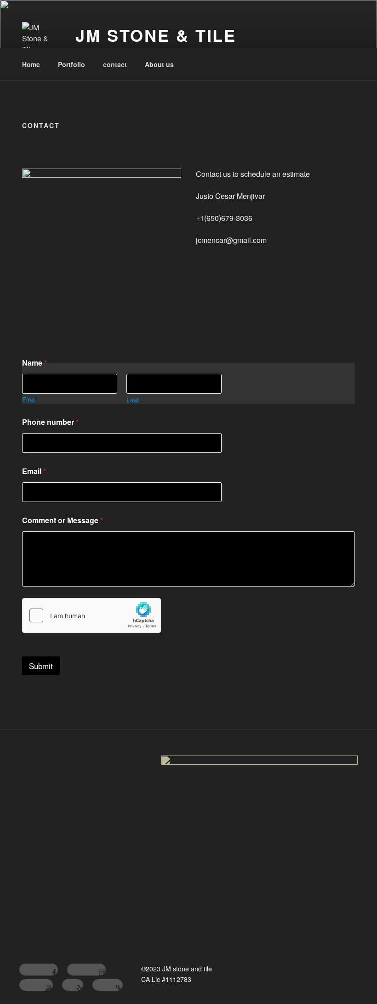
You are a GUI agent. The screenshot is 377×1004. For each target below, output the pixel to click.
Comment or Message (62, 520)
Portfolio (71, 64)
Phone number (50, 421)
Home (31, 64)
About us (159, 64)
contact (115, 64)
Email (34, 471)
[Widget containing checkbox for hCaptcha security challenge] (91, 615)
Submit (41, 665)
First (28, 400)
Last (132, 400)
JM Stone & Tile (155, 35)
